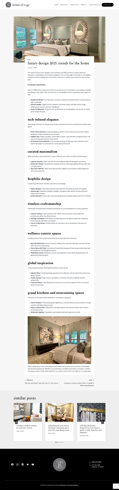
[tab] (57, 442)
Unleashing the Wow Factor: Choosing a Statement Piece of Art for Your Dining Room (58, 427)
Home (56, 4)
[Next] (102, 422)
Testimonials (94, 4)
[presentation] (28, 412)
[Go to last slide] (16, 422)
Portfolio (74, 4)
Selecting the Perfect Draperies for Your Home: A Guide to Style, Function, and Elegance (90, 429)
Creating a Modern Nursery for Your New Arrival (26, 426)
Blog (29, 59)
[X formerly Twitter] (27, 464)
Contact (107, 4)
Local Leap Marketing (72, 485)
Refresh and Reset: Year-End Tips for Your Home (41, 382)
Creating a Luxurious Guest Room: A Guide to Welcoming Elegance (79, 383)
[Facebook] (12, 464)
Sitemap (63, 485)
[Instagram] (17, 464)
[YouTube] (33, 464)
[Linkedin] (22, 464)
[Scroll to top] (114, 483)
